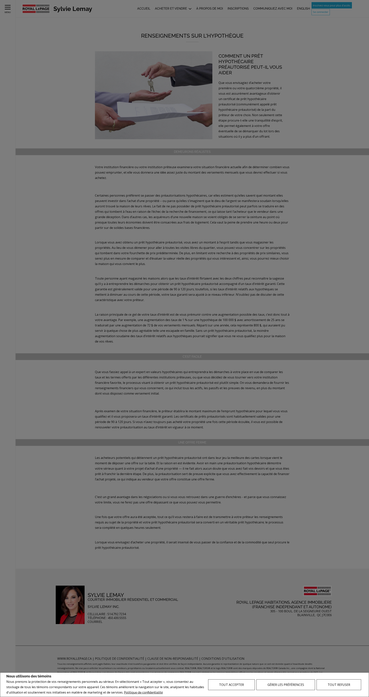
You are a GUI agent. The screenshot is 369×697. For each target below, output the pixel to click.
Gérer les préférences (286, 685)
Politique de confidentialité (143, 692)
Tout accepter (231, 685)
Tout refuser (339, 685)
